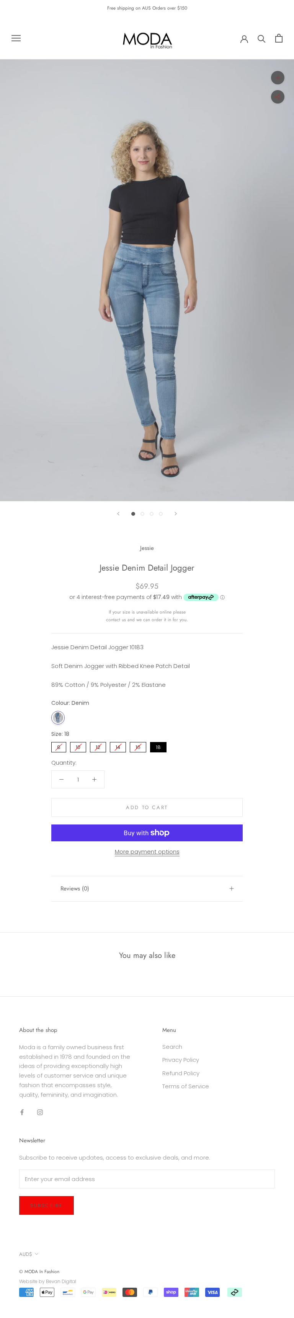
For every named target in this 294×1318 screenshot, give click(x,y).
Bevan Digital (61, 1281)
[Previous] (118, 513)
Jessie (147, 548)
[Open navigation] (16, 38)
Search (172, 1047)
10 (78, 746)
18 (158, 746)
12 (98, 746)
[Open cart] (279, 38)
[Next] (176, 513)
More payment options (147, 851)
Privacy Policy (180, 1060)
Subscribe (46, 1205)
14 (118, 746)
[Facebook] (22, 1112)
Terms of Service (185, 1086)
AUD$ (25, 1254)
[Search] (262, 38)
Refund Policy (180, 1073)
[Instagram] (40, 1112)
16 (138, 746)
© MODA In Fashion (39, 1271)
